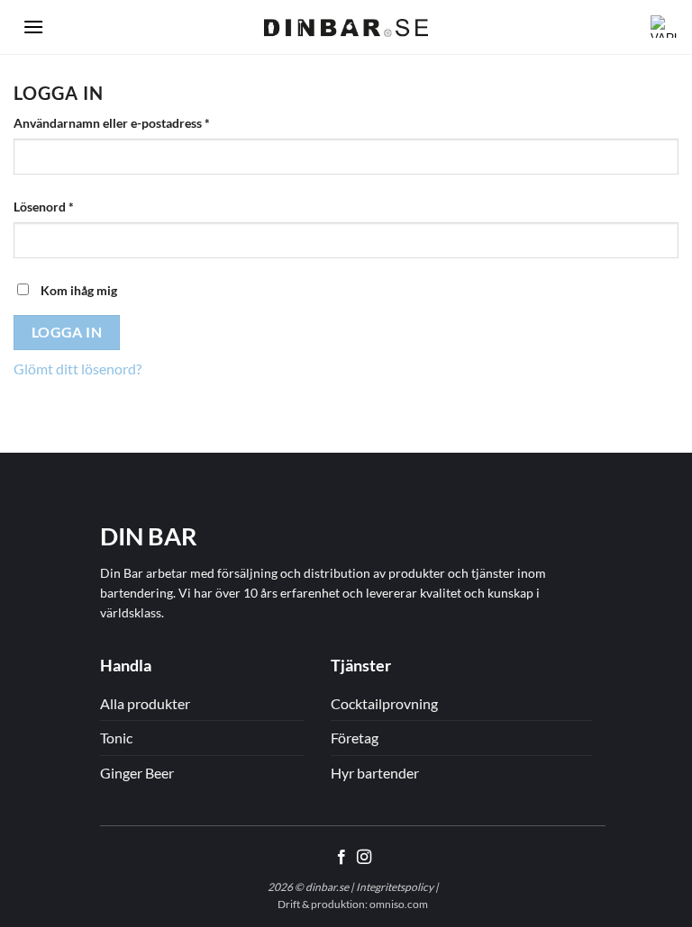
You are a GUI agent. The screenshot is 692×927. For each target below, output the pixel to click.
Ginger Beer (137, 772)
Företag (354, 737)
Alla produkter (145, 703)
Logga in (67, 332)
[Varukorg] (657, 27)
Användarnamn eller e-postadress (149, 122)
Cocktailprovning (384, 703)
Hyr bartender (375, 772)
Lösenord (81, 206)
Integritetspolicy (394, 887)
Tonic (116, 737)
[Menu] (33, 26)
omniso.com (398, 904)
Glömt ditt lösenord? (77, 368)
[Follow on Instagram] (364, 858)
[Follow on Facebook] (341, 858)
